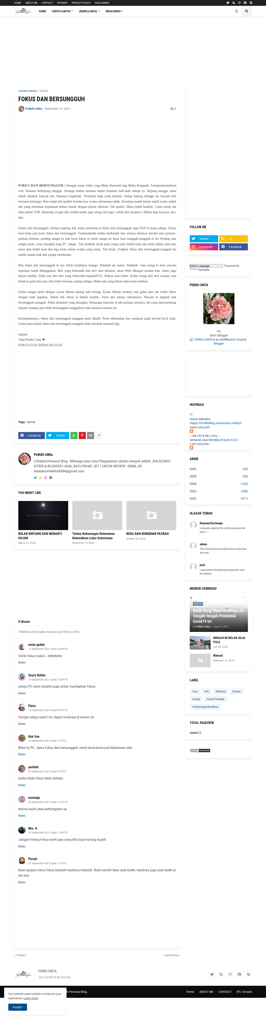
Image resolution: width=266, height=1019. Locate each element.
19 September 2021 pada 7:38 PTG (48, 679)
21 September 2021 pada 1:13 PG (47, 863)
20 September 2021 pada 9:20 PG (47, 771)
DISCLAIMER (102, 2)
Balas (22, 662)
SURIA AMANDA (200, 419)
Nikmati (218, 655)
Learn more (30, 998)
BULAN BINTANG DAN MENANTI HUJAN (40, 536)
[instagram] (239, 3)
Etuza (32, 706)
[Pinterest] (82, 435)
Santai (43, 90)
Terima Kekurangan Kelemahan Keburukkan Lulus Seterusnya (93, 536)
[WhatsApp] (74, 435)
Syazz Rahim (37, 675)
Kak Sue (33, 736)
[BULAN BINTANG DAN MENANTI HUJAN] (43, 515)
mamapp (34, 798)
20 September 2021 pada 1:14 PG (47, 740)
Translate (203, 269)
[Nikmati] (200, 660)
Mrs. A (32, 828)
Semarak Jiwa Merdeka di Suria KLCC (214, 440)
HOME (17, 2)
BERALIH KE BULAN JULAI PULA (229, 640)
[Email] (90, 435)
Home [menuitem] (42, 11)
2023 (219, 491)
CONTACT (47, 2)
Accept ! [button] (17, 1007)
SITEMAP (62, 2)
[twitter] (228, 3)
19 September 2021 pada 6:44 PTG (48, 648)
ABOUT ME (31, 2)
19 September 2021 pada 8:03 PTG (48, 710)
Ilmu (195, 691)
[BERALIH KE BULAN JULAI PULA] (200, 643)
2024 (219, 483)
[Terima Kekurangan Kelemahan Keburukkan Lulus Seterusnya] (97, 515)
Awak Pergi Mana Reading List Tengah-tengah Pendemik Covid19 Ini (218, 616)
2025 (219, 476)
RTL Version (244, 991)
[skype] (251, 3)
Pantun (236, 691)
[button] (236, 11)
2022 (219, 498)
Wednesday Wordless (205, 706)
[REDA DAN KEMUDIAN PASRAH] (151, 515)
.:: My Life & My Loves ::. (205, 435)
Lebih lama (171, 955)
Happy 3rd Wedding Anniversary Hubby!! (216, 423)
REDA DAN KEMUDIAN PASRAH (147, 534)
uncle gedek (36, 645)
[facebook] (245, 3)
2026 (219, 469)
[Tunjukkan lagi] (98, 435)
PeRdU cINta (43, 454)
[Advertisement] (133, 51)
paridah (33, 767)
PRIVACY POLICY (81, 2)
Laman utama (27, 90)
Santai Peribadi (215, 699)
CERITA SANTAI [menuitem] (61, 11)
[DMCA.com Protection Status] (200, 751)
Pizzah (32, 859)
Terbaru (21, 955)
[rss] (234, 3)
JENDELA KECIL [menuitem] (88, 11)
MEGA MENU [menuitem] (113, 11)
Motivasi (221, 691)
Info (206, 691)
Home (190, 991)
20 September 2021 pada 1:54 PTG (48, 802)
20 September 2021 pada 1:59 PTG (48, 832)
